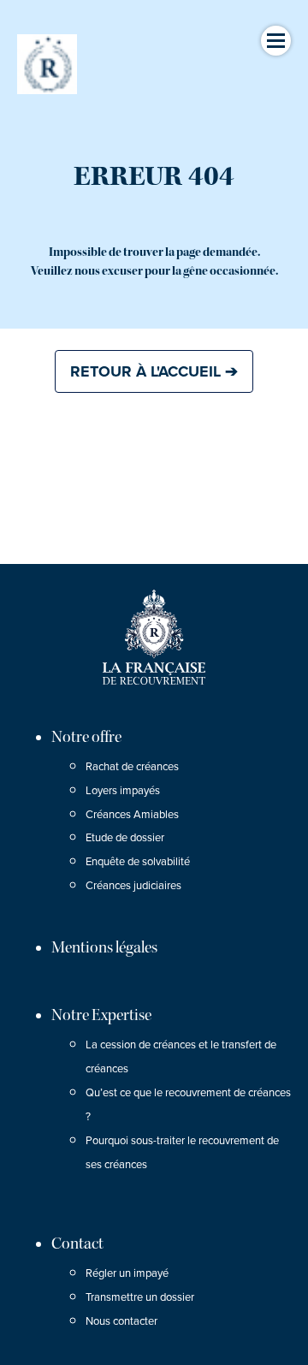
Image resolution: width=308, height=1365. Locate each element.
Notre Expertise (101, 1015)
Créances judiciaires (133, 886)
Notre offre (86, 737)
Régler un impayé (127, 1273)
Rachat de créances (132, 767)
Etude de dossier (125, 838)
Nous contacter (121, 1321)
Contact (77, 1243)
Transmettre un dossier (140, 1297)
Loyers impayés (123, 791)
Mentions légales (104, 947)
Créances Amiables (132, 815)
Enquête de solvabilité (138, 862)
